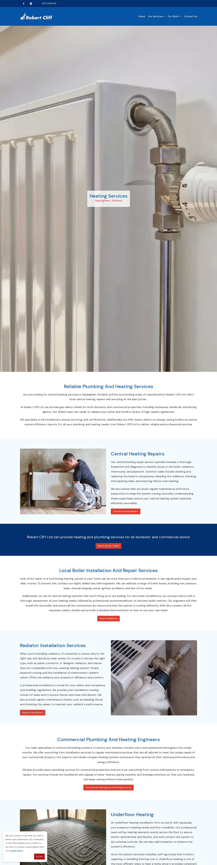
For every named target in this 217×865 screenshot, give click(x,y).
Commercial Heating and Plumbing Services (108, 787)
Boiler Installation (108, 618)
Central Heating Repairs (125, 511)
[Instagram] (31, 3)
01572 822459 (49, 3)
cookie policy (16, 850)
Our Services (155, 16)
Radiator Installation (32, 712)
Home (141, 16)
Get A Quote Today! (108, 545)
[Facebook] (23, 3)
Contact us (190, 16)
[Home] (36, 16)
